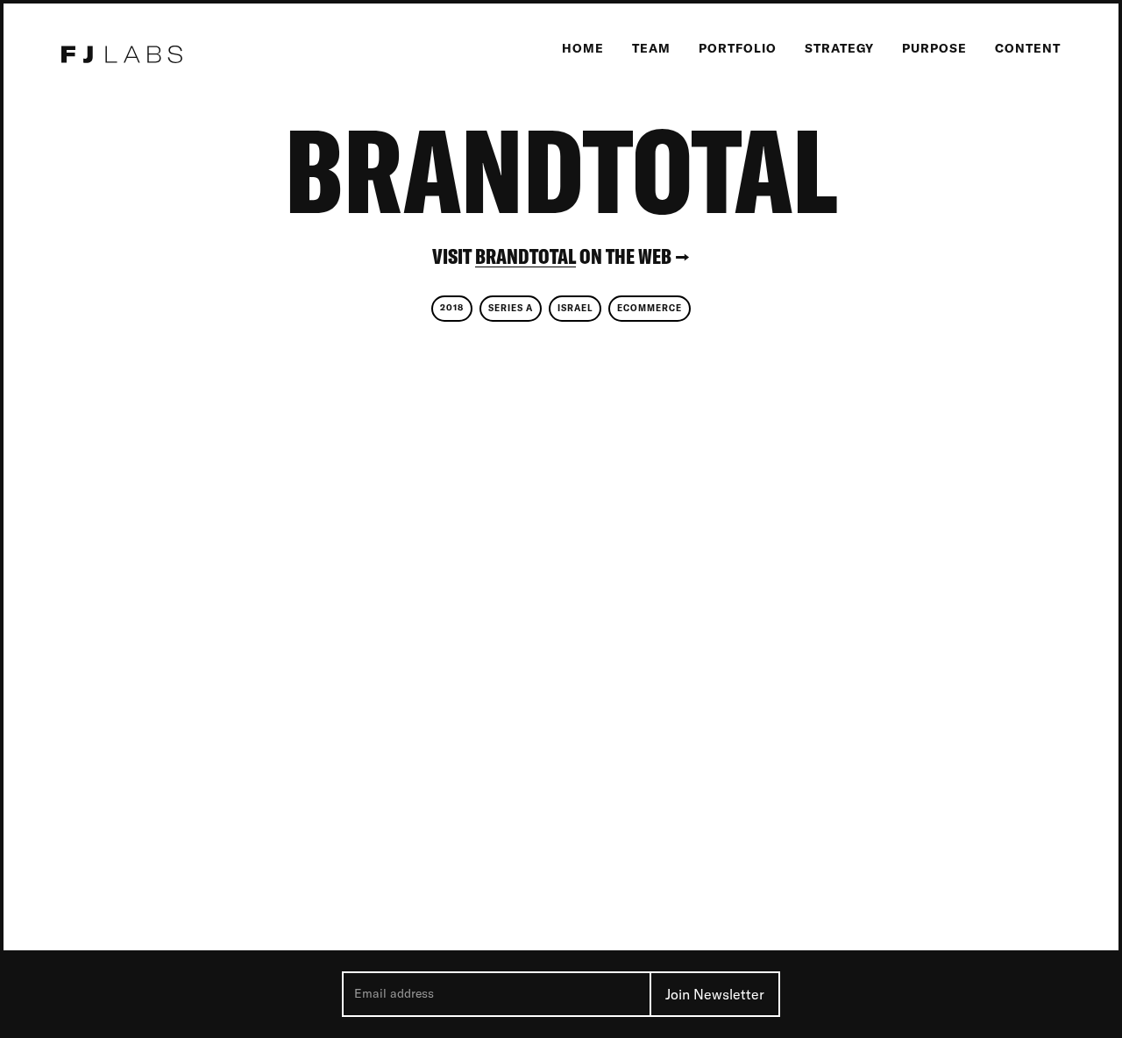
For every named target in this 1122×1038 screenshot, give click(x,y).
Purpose (934, 48)
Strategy (839, 48)
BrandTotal (525, 256)
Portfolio (738, 48)
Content (1028, 48)
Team (651, 48)
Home (583, 48)
